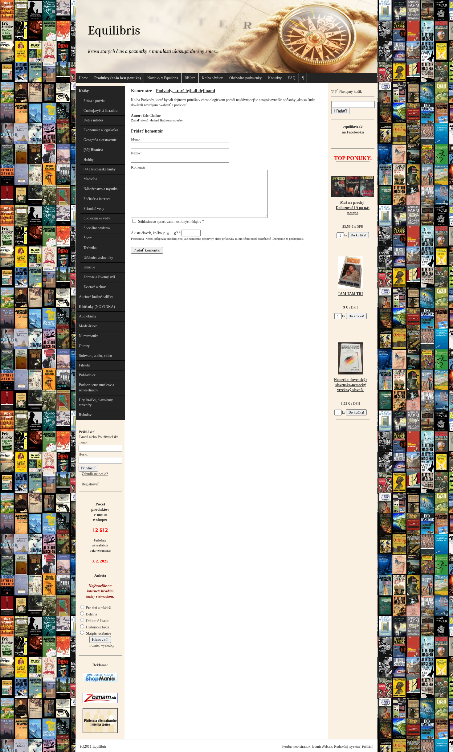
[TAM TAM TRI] (350, 287)
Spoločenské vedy (97, 218)
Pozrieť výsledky (101, 645)
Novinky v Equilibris (162, 78)
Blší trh (190, 78)
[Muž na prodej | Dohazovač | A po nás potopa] (352, 196)
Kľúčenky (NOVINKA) (97, 306)
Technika (90, 248)
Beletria (91, 614)
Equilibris (114, 30)
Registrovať (90, 484)
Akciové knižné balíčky (96, 297)
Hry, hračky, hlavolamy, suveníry (96, 402)
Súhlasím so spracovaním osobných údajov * (170, 221)
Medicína (90, 179)
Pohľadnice (87, 375)
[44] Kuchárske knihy (100, 169)
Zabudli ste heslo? (95, 474)
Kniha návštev (212, 78)
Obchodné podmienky (245, 78)
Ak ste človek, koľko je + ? (156, 233)
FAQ (292, 78)
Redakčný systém (347, 746)
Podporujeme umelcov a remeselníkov (96, 387)
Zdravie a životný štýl (99, 277)
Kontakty (275, 78)
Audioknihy (87, 316)
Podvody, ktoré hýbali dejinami (185, 90)
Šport (88, 238)
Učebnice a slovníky (98, 257)
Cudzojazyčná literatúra (100, 110)
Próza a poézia (94, 101)
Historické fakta (97, 627)
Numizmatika (88, 336)
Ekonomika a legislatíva (101, 130)
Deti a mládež (93, 120)
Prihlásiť (367, 746)
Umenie (89, 267)
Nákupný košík (350, 91)
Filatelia (84, 365)
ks (345, 235)
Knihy (84, 91)
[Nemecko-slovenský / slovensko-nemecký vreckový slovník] (350, 373)
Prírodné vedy (94, 208)
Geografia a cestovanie (100, 140)
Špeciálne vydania (97, 228)
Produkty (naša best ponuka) (117, 78)
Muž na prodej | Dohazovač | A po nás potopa (352, 207)
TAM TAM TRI (350, 294)
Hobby (89, 159)
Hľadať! (340, 111)
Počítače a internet (97, 199)
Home (83, 78)
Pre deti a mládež (98, 608)
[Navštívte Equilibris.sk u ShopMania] (100, 681)
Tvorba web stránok (295, 746)
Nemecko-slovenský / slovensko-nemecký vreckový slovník (350, 385)
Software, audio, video (95, 356)
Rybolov (85, 415)
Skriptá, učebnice (98, 633)
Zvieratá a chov (95, 287)
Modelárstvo (88, 326)
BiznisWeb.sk (322, 746)
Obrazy (84, 346)
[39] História (93, 150)
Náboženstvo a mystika (100, 189)
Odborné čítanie (97, 621)
